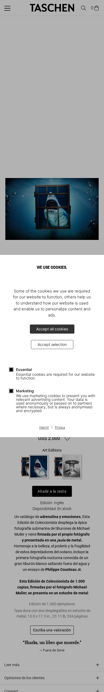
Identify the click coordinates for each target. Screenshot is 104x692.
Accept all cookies (52, 329)
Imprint (44, 427)
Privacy (60, 427)
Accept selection (52, 344)
